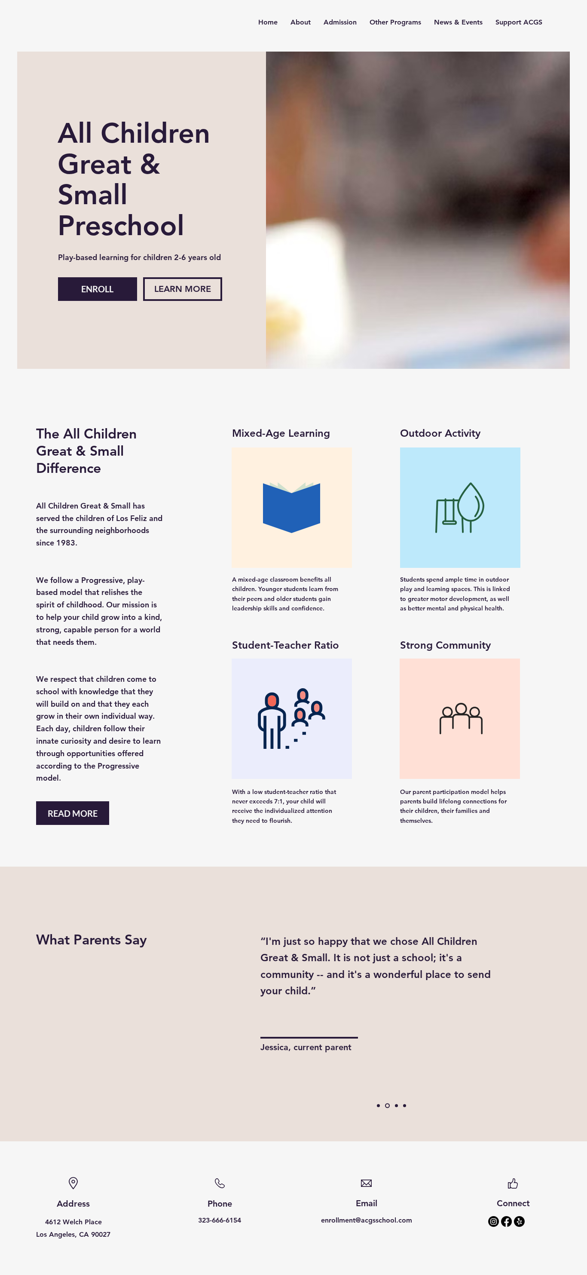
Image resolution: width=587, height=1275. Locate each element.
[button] (300, 22)
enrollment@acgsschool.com (366, 1220)
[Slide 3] (396, 1105)
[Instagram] (493, 1221)
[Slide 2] (387, 1105)
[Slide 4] (404, 1105)
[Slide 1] (378, 1105)
